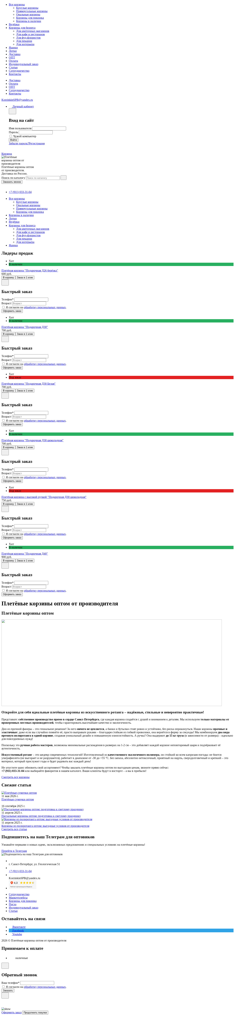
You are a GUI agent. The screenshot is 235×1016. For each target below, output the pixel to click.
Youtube (17, 934)
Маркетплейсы (18, 897)
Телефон (7, 299)
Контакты (15, 74)
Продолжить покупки (35, 1012)
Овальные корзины (28, 14)
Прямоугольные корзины (32, 11)
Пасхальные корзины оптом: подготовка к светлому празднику (41, 816)
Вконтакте (19, 926)
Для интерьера (25, 44)
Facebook (18, 930)
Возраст (6, 303)
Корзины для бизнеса (22, 27)
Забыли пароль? (19, 143)
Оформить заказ (11, 1012)
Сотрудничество (19, 70)
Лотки (13, 50)
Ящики (13, 47)
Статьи (13, 67)
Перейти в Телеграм (14, 850)
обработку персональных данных (45, 307)
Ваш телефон (10, 982)
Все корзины (17, 4)
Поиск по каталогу (13, 177)
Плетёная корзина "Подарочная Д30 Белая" (28, 383)
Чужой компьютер (24, 136)
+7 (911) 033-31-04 (20, 192)
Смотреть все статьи (14, 829)
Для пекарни (24, 40)
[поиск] (63, 177)
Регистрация (37, 143)
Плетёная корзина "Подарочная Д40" (24, 553)
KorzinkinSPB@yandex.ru (17, 99)
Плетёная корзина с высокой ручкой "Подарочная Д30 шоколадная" (43, 497)
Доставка (14, 54)
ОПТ (12, 57)
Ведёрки (14, 24)
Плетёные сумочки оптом (17, 799)
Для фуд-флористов (28, 37)
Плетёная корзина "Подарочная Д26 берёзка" (29, 270)
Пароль (13, 132)
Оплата (13, 60)
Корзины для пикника (30, 17)
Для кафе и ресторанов (30, 34)
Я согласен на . (36, 307)
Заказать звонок (12, 181)
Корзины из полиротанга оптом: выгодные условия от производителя (45, 825)
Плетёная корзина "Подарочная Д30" (24, 327)
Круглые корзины (27, 7)
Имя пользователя (20, 128)
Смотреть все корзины (15, 777)
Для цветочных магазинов (32, 31)
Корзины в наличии (28, 21)
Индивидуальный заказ (23, 64)
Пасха (12, 904)
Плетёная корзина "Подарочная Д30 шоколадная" (32, 440)
